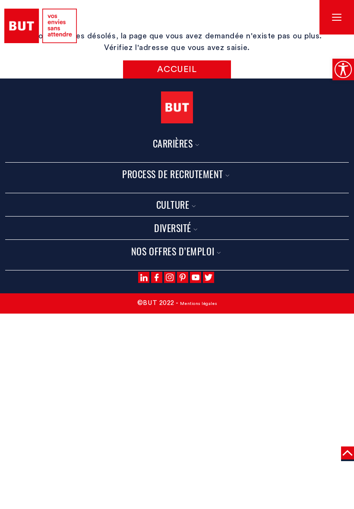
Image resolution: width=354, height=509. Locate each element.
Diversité (172, 228)
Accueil (176, 69)
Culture (173, 204)
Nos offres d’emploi (172, 251)
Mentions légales (198, 304)
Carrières (173, 143)
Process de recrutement (172, 174)
